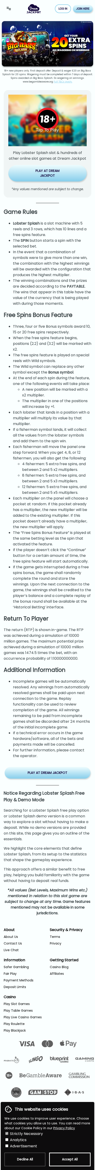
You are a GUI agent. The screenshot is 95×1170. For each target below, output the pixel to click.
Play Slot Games (17, 1004)
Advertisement (23, 1146)
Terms (55, 936)
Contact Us (13, 943)
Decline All (25, 1159)
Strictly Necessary (26, 1133)
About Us (11, 936)
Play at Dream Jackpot (47, 173)
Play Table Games (18, 1010)
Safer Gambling (16, 967)
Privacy (55, 943)
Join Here (82, 9)
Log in (63, 9)
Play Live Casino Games (23, 1017)
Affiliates (57, 973)
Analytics (18, 1140)
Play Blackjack (15, 1030)
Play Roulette (14, 1024)
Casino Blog (59, 967)
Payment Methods (18, 980)
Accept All (70, 1159)
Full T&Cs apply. (63, 81)
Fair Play (10, 973)
